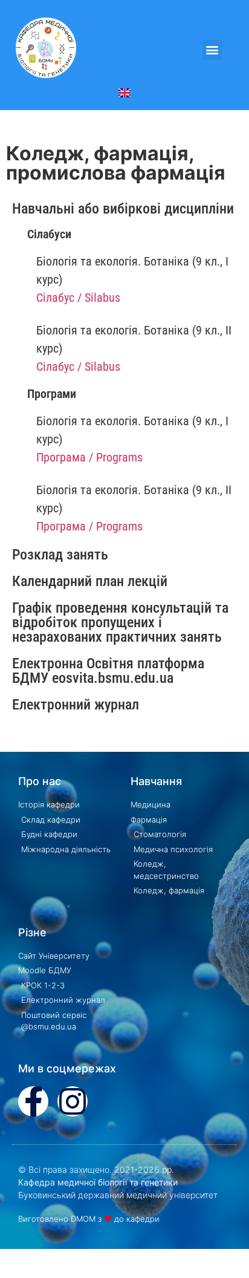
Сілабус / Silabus (78, 297)
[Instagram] (72, 1101)
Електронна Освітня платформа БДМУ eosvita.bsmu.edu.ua (108, 670)
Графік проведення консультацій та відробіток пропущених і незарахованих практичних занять (120, 622)
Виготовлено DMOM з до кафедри (89, 1219)
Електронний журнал (75, 704)
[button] (212, 50)
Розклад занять (60, 554)
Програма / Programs (89, 457)
